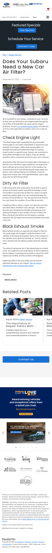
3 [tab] (24, 447)
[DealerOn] (9, 539)
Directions (25, 17)
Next (49, 432)
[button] (9, 17)
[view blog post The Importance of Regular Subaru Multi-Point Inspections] (23, 321)
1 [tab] (16, 447)
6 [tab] (36, 447)
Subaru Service (15, 55)
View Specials (27, 30)
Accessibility (6, 544)
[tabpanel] (26, 432)
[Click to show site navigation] (48, 17)
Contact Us (26, 359)
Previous (3, 432)
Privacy (34, 542)
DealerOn (20, 542)
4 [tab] (28, 447)
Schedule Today (26, 46)
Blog (4, 55)
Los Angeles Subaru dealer (27, 126)
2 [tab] (20, 447)
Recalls (41, 542)
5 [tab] (32, 447)
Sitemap (28, 542)
